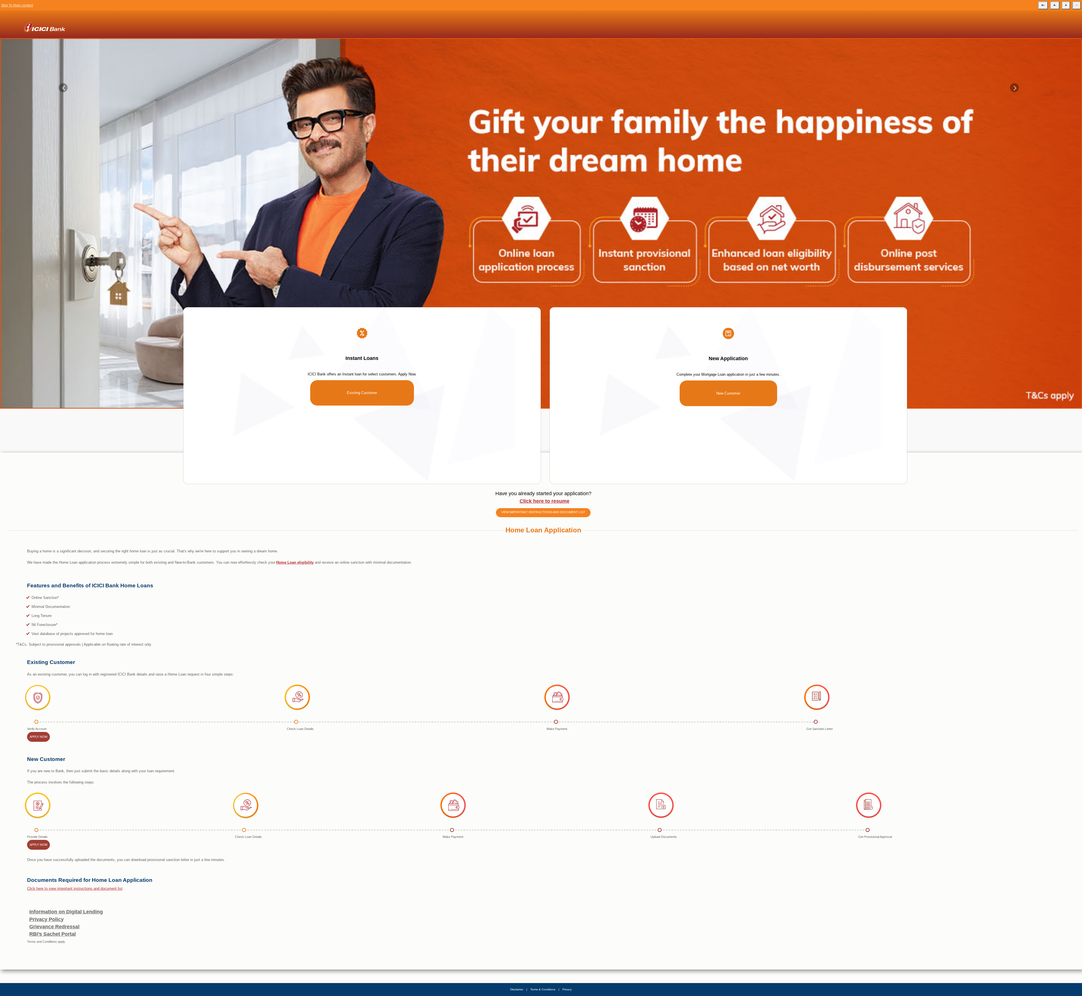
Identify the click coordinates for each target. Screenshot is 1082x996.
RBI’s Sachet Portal (52, 950)
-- (1076, 5)
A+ (1043, 5)
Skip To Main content (17, 5)
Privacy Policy (46, 935)
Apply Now (38, 752)
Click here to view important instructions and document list (75, 904)
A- (1055, 5)
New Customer (728, 409)
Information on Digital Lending (66, 928)
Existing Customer (362, 409)
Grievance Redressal (54, 943)
